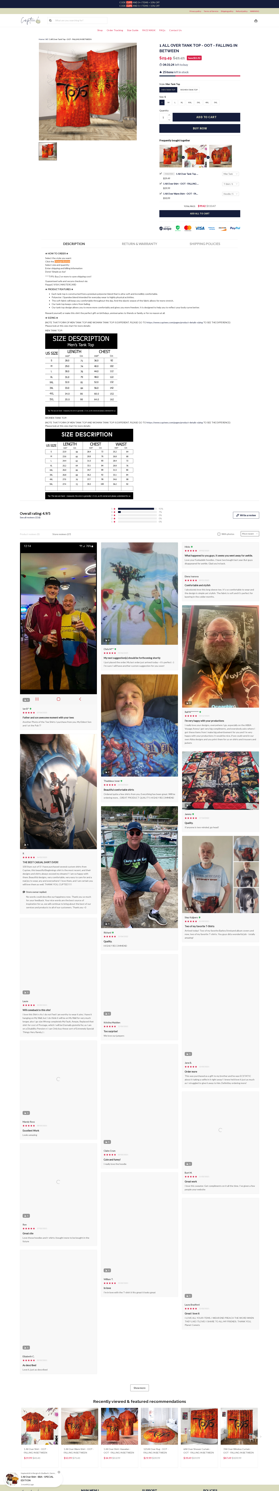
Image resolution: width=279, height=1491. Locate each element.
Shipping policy (227, 11)
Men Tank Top (173, 84)
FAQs (162, 30)
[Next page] (261, 1443)
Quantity (164, 110)
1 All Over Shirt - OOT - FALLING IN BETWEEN (181, 183)
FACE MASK (149, 30)
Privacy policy (195, 11)
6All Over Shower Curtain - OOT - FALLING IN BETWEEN (198, 1457)
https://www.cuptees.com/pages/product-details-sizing (175, 322)
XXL (190, 102)
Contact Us (175, 30)
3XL (198, 102)
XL (182, 102)
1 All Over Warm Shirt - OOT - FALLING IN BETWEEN (181, 193)
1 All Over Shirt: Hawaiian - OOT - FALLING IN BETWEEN (119, 1457)
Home (41, 39)
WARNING (254, 11)
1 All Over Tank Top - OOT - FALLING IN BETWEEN (187, 173)
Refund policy (242, 11)
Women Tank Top (189, 89)
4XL (207, 102)
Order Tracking (115, 30)
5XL (215, 102)
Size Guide (133, 30)
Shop (100, 30)
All (47, 39)
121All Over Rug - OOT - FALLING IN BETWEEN (156, 1457)
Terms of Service (211, 11)
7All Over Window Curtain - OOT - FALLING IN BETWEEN (238, 1457)
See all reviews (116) (30, 517)
